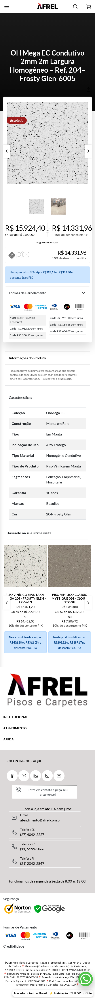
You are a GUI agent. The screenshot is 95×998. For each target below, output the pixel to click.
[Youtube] (23, 775)
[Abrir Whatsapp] (85, 979)
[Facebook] (12, 775)
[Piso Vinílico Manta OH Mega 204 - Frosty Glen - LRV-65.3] (25, 566)
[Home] (47, 6)
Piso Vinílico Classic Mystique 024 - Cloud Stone (69, 598)
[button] (88, 6)
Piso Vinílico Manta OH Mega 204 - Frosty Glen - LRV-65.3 (25, 598)
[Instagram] (47, 775)
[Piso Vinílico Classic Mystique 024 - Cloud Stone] (69, 566)
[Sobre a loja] (47, 690)
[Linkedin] (35, 775)
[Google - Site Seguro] (50, 909)
